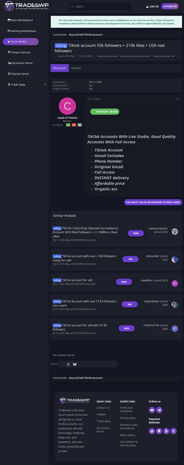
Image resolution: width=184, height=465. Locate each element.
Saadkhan (147, 280)
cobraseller (152, 256)
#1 (178, 98)
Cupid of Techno (66, 56)
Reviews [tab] (76, 68)
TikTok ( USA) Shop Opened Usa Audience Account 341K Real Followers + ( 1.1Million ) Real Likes (85, 232)
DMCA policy (127, 435)
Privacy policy (128, 418)
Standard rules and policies (129, 426)
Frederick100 (151, 325)
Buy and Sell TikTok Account (81, 240)
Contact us (103, 407)
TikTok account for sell (77, 280)
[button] (45, 84)
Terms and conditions (126, 409)
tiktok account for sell (164, 56)
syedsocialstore (158, 228)
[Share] (173, 99)
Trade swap (104, 421)
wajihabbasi (151, 301)
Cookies (101, 414)
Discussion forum (103, 429)
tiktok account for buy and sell (135, 56)
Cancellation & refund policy (128, 443)
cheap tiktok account (107, 56)
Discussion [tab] (59, 68)
